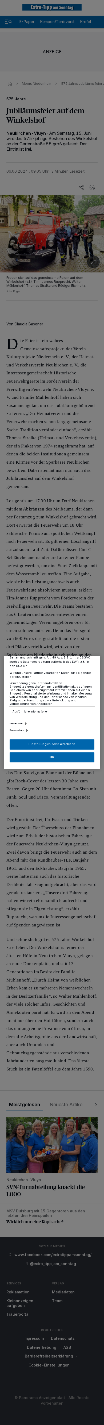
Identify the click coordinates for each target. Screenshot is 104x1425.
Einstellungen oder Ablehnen (52, 744)
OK (52, 757)
